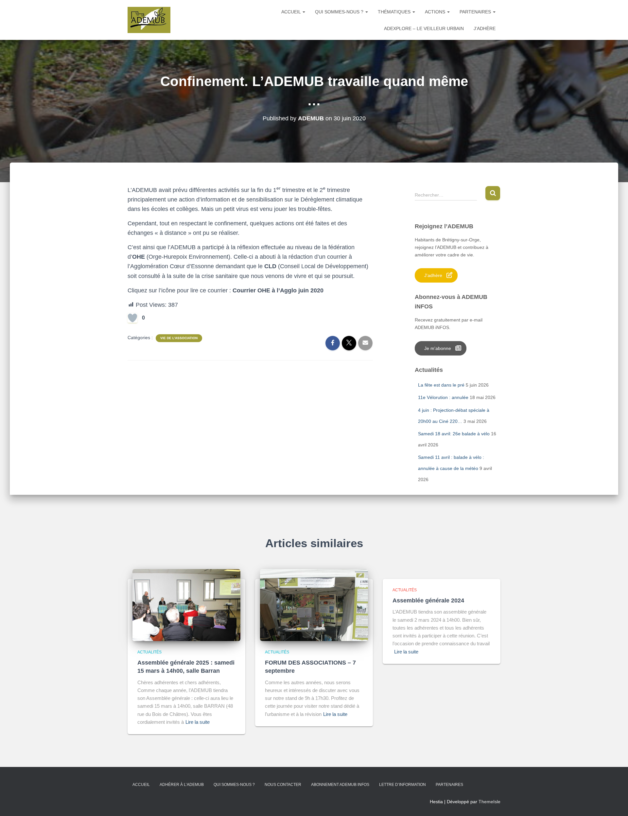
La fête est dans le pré (441, 385)
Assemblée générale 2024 (428, 600)
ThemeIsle (489, 801)
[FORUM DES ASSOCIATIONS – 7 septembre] (314, 604)
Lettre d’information (402, 784)
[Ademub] (149, 20)
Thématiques (395, 11)
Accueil (291, 11)
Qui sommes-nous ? (340, 11)
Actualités (149, 652)
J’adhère (485, 28)
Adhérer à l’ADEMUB (182, 784)
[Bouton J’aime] (132, 318)
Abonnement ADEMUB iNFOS (340, 784)
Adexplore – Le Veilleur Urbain (424, 28)
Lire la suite (197, 722)
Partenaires (476, 11)
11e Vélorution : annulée (443, 397)
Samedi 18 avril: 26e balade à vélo (454, 433)
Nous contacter (283, 784)
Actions (435, 11)
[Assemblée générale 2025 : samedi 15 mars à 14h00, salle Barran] (186, 604)
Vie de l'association (179, 338)
